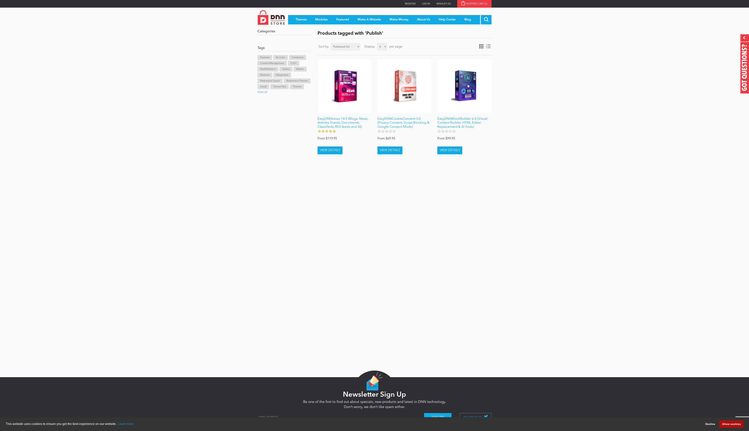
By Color (280, 57)
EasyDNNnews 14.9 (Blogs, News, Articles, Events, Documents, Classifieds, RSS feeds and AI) (343, 123)
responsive (282, 75)
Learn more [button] (126, 424)
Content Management (272, 63)
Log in (426, 4)
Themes (297, 87)
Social (263, 87)
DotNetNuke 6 (268, 69)
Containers (297, 57)
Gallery (286, 69)
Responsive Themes (297, 81)
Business (264, 57)
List (488, 46)
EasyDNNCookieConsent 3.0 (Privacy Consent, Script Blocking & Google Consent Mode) (403, 123)
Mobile (300, 69)
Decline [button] (710, 424)
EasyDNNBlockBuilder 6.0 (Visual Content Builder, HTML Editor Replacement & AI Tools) (462, 123)
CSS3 (293, 63)
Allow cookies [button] (731, 424)
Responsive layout (270, 81)
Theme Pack (279, 87)
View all (262, 92)
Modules (265, 75)
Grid (481, 46)
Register (410, 4)
